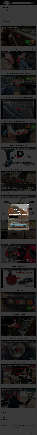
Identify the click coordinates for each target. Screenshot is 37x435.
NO (23, 217)
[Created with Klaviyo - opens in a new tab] (18, 230)
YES (14, 217)
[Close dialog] (28, 205)
